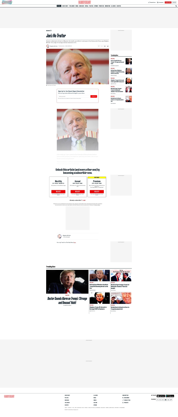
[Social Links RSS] (168, 400)
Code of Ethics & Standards (94, 407)
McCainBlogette (67, 237)
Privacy (86, 407)
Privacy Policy (78, 98)
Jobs (76, 407)
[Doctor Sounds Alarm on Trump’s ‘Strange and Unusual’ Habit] (129, 64)
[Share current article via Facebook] (99, 46)
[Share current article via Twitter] (102, 46)
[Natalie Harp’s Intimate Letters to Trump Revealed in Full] (129, 101)
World (95, 400)
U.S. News (113, 6)
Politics (91, 6)
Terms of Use (73, 98)
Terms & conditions (109, 407)
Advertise (79, 407)
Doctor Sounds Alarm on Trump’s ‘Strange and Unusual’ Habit (67, 300)
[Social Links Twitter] (160, 400)
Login (84, 200)
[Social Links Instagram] (163, 400)
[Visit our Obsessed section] (11, 2)
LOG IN (174, 2)
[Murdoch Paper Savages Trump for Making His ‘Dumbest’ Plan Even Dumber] (129, 92)
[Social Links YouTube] (166, 400)
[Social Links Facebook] (157, 400)
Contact (70, 407)
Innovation (107, 6)
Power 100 (101, 6)
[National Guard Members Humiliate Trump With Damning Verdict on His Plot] (129, 73)
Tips (73, 407)
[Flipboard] (171, 400)
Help (83, 407)
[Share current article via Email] (105, 46)
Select (58, 192)
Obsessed (81, 6)
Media (77, 6)
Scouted (119, 6)
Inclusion (103, 407)
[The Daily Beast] (84, 2)
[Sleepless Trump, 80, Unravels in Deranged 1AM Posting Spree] (129, 83)
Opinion (96, 6)
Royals (86, 6)
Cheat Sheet (65, 6)
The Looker (72, 6)
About (66, 407)
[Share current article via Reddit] (108, 46)
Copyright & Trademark (119, 407)
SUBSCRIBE (168, 2)
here (75, 242)
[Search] (176, 6)
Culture (95, 402)
